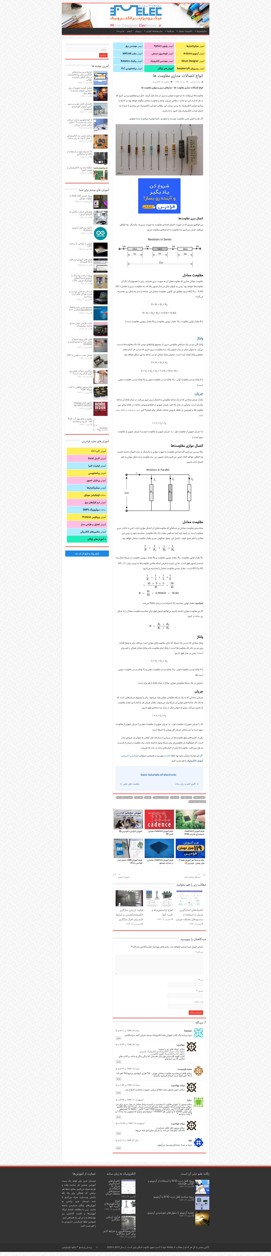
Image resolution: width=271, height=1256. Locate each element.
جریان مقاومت (186, 797)
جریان (199, 394)
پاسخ (118, 1038)
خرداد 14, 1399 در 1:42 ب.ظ (128, 1085)
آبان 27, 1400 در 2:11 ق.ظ (127, 1140)
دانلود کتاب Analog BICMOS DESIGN (83, 404)
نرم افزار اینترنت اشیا (192, 876)
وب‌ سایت (198, 1002)
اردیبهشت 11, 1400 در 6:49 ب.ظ (129, 1100)
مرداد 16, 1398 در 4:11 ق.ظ (127, 1030)
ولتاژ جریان (175, 797)
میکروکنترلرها (201, 31)
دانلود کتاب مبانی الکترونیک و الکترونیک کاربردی (162, 1052)
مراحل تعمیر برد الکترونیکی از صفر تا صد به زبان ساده (79, 137)
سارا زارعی (195, 82)
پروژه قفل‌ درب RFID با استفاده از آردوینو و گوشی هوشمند (171, 1182)
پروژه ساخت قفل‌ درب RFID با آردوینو (174, 1197)
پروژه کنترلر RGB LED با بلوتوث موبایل (81, 197)
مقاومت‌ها (139, 797)
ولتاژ (200, 338)
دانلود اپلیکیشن (69, 1247)
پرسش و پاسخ (85, 1247)
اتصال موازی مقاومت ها (197, 801)
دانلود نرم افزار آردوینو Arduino (82, 229)
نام (201, 980)
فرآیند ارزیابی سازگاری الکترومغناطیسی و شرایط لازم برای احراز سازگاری (129, 915)
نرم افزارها (170, 31)
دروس (133, 46)
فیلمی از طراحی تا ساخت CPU (80, 245)
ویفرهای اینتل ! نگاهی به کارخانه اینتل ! (80, 213)
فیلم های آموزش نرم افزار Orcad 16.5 (80, 261)
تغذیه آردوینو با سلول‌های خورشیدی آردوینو (171, 1212)
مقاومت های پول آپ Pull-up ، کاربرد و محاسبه (80, 420)
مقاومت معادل (199, 797)
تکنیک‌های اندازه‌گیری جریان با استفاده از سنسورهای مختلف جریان (189, 915)
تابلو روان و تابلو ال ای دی (87, 553)
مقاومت (148, 797)
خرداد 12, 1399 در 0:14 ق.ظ (127, 1069)
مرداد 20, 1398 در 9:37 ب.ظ (127, 1044)
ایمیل (199, 991)
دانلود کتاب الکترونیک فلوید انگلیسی (168, 1054)
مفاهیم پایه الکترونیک (161, 82)
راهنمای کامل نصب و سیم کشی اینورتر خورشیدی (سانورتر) (80, 106)
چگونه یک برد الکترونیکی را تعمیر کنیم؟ (79, 169)
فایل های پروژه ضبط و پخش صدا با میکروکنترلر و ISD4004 (80, 341)
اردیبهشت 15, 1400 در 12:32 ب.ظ (130, 1123)
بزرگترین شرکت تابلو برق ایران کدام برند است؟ (81, 372)
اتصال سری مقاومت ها (125, 797)
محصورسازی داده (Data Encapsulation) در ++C (80, 308)
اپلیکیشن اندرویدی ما (72, 1222)
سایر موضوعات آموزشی (154, 31)
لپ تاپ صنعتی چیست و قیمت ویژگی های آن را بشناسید (80, 294)
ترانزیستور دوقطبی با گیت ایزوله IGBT (80, 388)
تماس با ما (120, 31)
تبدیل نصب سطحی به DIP (79, 355)
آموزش (195, 46)
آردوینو (129, 31)
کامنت (167, 756)
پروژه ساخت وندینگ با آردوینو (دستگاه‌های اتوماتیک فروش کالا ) (81, 278)
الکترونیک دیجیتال (185, 31)
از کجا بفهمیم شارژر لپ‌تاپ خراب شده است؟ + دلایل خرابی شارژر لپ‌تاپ (79, 122)
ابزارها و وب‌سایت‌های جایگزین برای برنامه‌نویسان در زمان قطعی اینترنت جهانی (80, 76)
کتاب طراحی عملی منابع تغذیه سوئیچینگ (81, 324)
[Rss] (97, 1247)
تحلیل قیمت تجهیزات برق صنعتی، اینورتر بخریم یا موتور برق (80, 90)
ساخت (95, 495)
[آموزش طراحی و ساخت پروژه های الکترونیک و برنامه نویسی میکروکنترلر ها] (135, 15)
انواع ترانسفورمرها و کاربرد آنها (162, 912)
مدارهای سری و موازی (161, 797)
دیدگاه (199, 952)
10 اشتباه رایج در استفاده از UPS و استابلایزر (79, 153)
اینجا (138, 119)
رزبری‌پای (138, 31)
